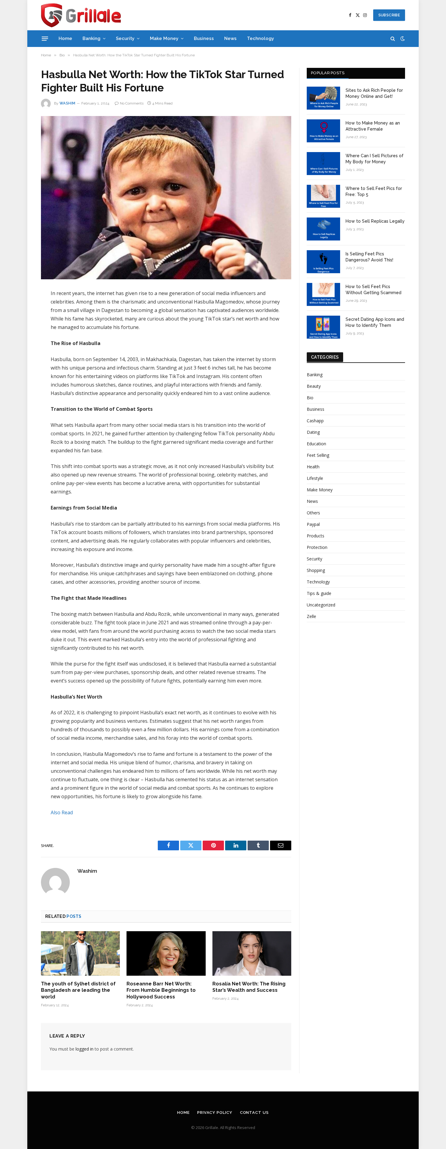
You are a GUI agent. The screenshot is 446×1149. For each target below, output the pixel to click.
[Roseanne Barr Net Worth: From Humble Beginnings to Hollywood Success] (166, 953)
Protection (317, 547)
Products (315, 536)
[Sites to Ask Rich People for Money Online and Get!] (323, 98)
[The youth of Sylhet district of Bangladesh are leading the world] (80, 953)
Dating (313, 432)
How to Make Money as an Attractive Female (373, 126)
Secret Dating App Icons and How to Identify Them (375, 322)
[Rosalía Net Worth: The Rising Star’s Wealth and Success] (251, 953)
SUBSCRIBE (389, 15)
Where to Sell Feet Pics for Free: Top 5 (374, 191)
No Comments (132, 103)
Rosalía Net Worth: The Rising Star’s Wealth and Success (249, 987)
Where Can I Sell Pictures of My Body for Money (375, 158)
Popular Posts (327, 73)
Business (204, 38)
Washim (67, 103)
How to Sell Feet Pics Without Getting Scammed (373, 289)
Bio (310, 397)
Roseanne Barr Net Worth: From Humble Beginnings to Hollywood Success (161, 990)
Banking (91, 38)
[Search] (392, 38)
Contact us (254, 1112)
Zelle (311, 616)
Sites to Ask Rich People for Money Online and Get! (374, 93)
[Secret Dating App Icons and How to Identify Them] (323, 327)
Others (313, 513)
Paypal (313, 524)
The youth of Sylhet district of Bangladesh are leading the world (78, 990)
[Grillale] (81, 15)
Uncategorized (321, 605)
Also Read (62, 812)
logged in (84, 1049)
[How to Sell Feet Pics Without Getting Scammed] (323, 294)
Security (125, 38)
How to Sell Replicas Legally (375, 221)
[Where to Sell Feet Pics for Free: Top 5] (323, 196)
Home (65, 38)
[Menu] (45, 38)
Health (313, 467)
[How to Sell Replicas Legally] (323, 229)
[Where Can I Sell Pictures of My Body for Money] (323, 163)
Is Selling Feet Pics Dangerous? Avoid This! (369, 256)
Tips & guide (319, 593)
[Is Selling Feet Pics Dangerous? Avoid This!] (323, 261)
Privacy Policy (214, 1112)
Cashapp (315, 420)
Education (316, 444)
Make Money (164, 38)
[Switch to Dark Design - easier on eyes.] (402, 38)
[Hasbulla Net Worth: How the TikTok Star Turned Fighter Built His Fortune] (166, 197)
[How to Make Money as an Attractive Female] (323, 130)
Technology (260, 38)
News (230, 38)
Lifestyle (315, 478)
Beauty (314, 386)
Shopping (316, 570)
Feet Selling (318, 455)
